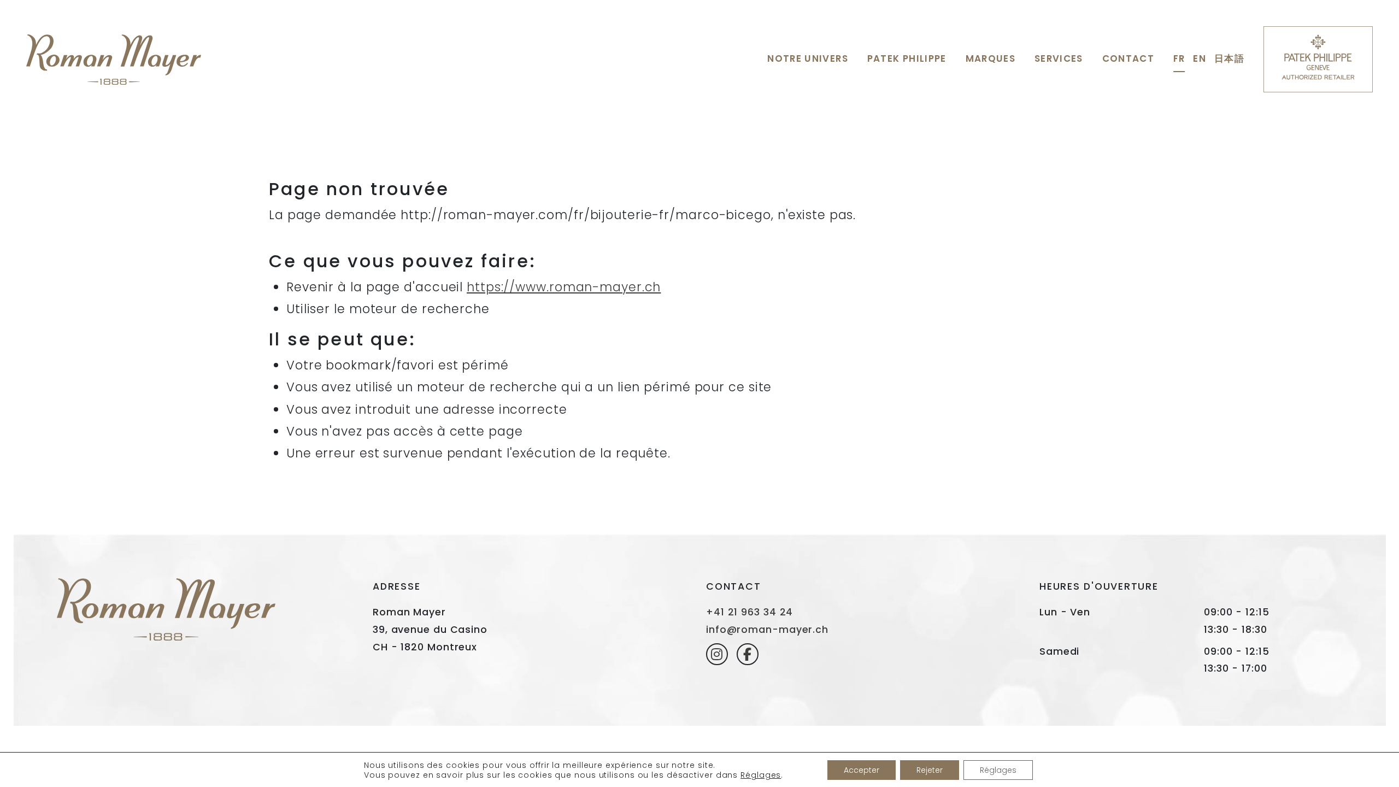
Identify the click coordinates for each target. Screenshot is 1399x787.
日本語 (1229, 58)
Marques (990, 58)
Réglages (760, 775)
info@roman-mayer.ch (767, 629)
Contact (1128, 58)
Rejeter (929, 770)
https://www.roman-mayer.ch (564, 287)
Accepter (861, 770)
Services (1058, 58)
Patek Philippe (907, 58)
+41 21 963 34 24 (749, 612)
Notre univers (807, 58)
